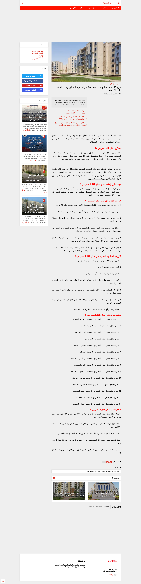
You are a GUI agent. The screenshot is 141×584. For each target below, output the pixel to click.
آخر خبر (73, 8)
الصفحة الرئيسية (37, 51)
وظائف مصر (103, 8)
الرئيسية (114, 8)
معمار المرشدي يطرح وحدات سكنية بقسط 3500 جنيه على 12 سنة (35, 177)
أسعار (82, 8)
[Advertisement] (70, 26)
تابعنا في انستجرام (30, 90)
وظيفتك (107, 2)
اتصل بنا (40, 57)
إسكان (91, 8)
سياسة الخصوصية (37, 59)
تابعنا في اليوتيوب (30, 85)
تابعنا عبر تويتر (30, 76)
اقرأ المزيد (26, 130)
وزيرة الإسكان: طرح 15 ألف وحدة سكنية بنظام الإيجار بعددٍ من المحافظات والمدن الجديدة (35, 145)
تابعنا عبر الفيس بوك (30, 81)
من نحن (40, 55)
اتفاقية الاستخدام (37, 53)
